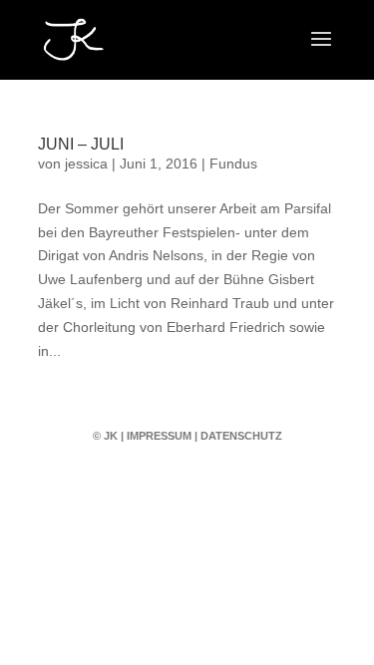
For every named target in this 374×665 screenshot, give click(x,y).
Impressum (159, 436)
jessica (86, 163)
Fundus (233, 163)
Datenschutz (241, 436)
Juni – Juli (81, 144)
